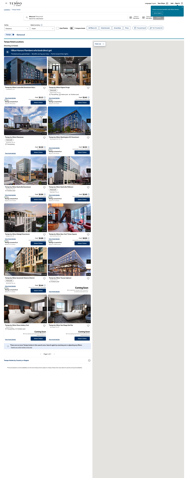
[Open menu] (6, 3)
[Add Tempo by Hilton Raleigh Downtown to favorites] (44, 234)
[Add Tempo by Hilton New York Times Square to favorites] (88, 234)
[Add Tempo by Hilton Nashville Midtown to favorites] (88, 187)
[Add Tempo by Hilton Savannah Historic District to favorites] (44, 278)
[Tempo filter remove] (13, 34)
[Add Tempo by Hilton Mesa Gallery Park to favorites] (44, 325)
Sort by (6, 25)
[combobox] (76, 17)
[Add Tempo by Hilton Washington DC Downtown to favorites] (88, 137)
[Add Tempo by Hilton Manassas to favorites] (44, 137)
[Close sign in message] (182, 7)
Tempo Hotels (16, 9)
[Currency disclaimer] (41, 25)
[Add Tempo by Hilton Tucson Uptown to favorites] (88, 278)
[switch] (72, 28)
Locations (7, 9)
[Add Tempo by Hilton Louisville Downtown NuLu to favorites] (44, 88)
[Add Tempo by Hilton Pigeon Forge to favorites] (88, 88)
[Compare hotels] (72, 28)
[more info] (45, 97)
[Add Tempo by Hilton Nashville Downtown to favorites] (44, 187)
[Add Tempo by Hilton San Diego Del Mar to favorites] (88, 325)
